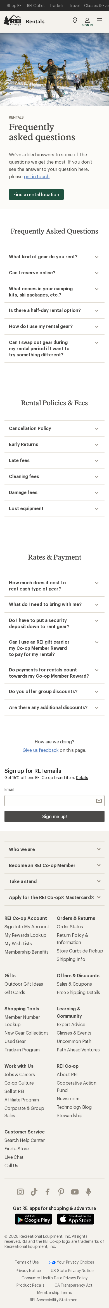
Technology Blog (74, 1107)
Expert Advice (71, 1024)
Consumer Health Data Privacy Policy (54, 1277)
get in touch (37, 176)
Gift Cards (14, 992)
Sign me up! (54, 816)
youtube (75, 1191)
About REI (67, 1074)
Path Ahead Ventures (78, 1049)
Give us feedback (40, 750)
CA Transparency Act (73, 1285)
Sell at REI (14, 1091)
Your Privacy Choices (75, 1261)
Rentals (35, 21)
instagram (20, 1191)
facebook (47, 1191)
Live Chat (13, 1157)
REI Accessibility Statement (54, 1299)
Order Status (70, 926)
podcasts (88, 1191)
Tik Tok (34, 1191)
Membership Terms (54, 1292)
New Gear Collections (26, 1032)
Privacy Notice (28, 1270)
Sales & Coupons (74, 983)
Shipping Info (71, 959)
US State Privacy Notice (72, 1270)
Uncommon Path (74, 1041)
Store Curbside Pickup (80, 950)
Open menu (99, 20)
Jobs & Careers (19, 1074)
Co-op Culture (19, 1082)
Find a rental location (36, 194)
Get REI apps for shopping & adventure (54, 1208)
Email (9, 789)
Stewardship (69, 1115)
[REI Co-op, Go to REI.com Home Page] (12, 20)
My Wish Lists (18, 943)
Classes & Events (74, 1032)
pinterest (61, 1191)
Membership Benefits (26, 951)
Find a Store (16, 1148)
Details (82, 777)
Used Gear (15, 1041)
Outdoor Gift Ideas (23, 983)
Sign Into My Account (26, 926)
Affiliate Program (21, 1099)
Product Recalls (30, 1285)
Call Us (11, 1165)
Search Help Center (24, 1140)
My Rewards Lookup (25, 935)
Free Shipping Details (78, 992)
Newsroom (68, 1098)
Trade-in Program (21, 1049)
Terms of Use (27, 1261)
